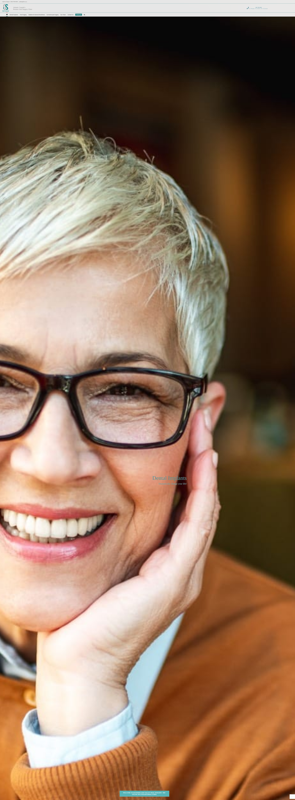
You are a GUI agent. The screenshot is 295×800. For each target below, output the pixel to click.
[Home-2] (147, 400)
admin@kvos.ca (23, 1)
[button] (84, 15)
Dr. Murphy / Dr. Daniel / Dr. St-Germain (258, 8)
